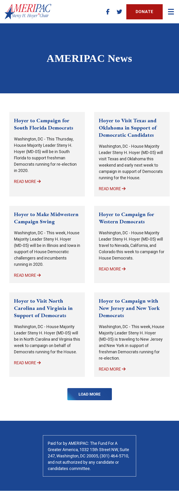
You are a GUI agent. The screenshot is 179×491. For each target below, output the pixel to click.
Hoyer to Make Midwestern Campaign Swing (46, 218)
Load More (90, 394)
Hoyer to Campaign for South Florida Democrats (43, 124)
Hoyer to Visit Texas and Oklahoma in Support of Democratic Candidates (128, 127)
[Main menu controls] (171, 11)
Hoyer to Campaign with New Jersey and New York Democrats (129, 308)
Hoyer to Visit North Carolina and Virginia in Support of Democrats (43, 308)
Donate (144, 11)
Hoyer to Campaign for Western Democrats (126, 218)
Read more (25, 181)
